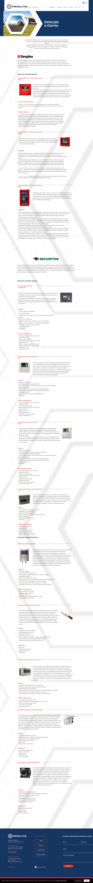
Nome (64, 841)
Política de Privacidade (61, 880)
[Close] (91, 880)
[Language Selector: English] (85, 2)
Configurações (78, 880)
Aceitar (86, 880)
